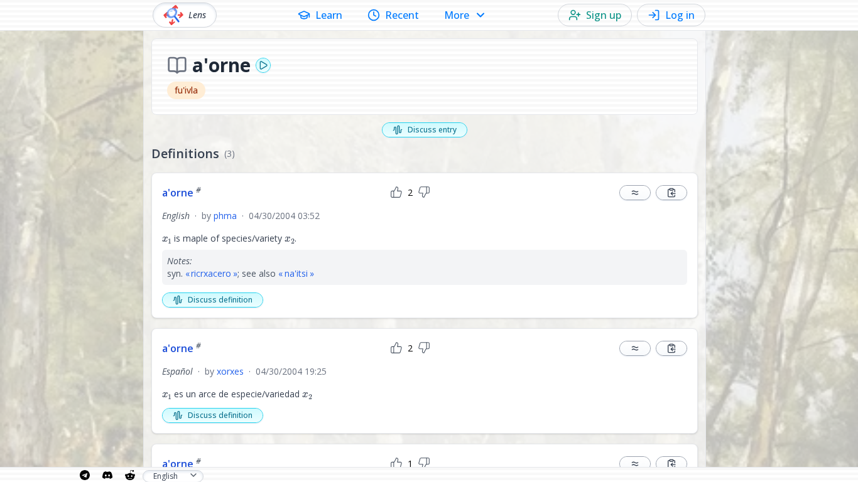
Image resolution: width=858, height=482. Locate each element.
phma (225, 216)
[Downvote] (424, 192)
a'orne (181, 193)
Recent (402, 15)
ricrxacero (211, 273)
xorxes (230, 371)
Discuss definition (220, 299)
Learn (328, 15)
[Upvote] (396, 192)
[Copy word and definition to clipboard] (671, 192)
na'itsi (296, 273)
